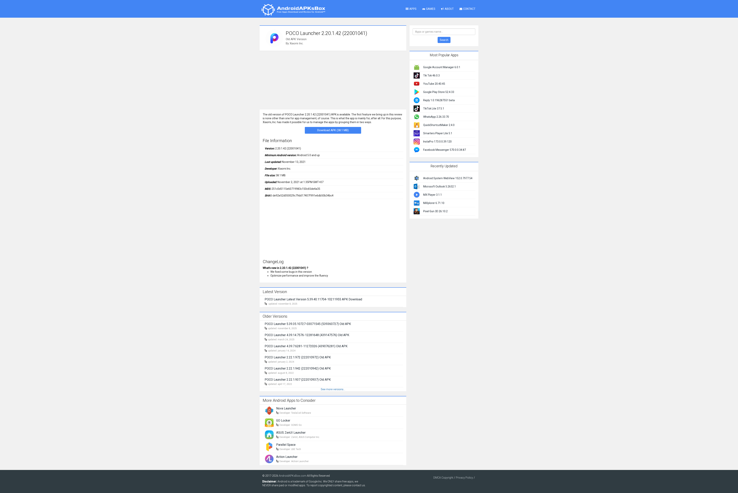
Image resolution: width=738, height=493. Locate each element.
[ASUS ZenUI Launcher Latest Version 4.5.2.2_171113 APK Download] (269, 434)
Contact (469, 8)
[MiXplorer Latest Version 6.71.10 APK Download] (417, 202)
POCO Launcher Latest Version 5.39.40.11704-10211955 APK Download (313, 299)
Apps (412, 8)
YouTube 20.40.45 (434, 83)
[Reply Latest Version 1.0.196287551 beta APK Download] (417, 100)
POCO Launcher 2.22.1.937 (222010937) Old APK (298, 379)
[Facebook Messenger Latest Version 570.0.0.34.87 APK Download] (417, 149)
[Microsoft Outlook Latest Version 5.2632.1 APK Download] (417, 186)
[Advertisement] (333, 80)
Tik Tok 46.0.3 (431, 75)
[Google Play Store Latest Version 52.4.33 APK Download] (417, 91)
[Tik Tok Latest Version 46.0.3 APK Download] (417, 75)
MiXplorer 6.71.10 (433, 203)
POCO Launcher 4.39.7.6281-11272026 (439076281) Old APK (306, 346)
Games (430, 8)
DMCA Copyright (443, 477)
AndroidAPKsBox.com (292, 475)
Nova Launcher (286, 408)
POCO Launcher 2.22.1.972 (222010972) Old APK (298, 357)
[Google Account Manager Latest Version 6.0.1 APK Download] (417, 67)
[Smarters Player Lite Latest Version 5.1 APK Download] (417, 133)
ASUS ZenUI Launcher (291, 432)
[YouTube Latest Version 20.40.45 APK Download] (417, 83)
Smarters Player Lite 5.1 (437, 133)
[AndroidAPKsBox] (293, 9)
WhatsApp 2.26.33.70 (436, 116)
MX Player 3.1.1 (432, 194)
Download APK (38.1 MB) (333, 130)
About (449, 8)
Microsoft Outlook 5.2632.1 (439, 186)
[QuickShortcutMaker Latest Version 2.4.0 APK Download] (417, 124)
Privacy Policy (464, 477)
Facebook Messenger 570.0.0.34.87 (444, 149)
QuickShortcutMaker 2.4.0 (439, 125)
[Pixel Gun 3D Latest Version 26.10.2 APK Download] (417, 210)
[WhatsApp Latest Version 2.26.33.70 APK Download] (417, 116)
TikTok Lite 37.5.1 (433, 108)
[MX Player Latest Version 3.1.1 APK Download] (417, 194)
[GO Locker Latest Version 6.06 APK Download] (269, 422)
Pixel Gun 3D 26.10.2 (435, 211)
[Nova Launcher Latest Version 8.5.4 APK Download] (269, 410)
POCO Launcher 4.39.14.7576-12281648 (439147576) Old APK (307, 335)
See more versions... (333, 389)
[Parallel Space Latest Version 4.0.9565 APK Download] (269, 446)
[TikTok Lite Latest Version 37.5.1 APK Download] (417, 108)
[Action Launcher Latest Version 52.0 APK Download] (269, 458)
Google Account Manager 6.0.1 (441, 67)
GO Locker (283, 420)
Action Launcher (287, 457)
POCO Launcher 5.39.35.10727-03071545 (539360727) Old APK (308, 324)
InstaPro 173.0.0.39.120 (437, 141)
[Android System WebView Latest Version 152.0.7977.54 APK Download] (417, 177)
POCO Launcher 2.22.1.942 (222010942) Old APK (298, 368)
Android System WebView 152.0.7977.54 (447, 178)
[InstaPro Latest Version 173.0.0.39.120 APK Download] (417, 141)
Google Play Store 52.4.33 (438, 92)
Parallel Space (286, 445)
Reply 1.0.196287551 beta (439, 100)
